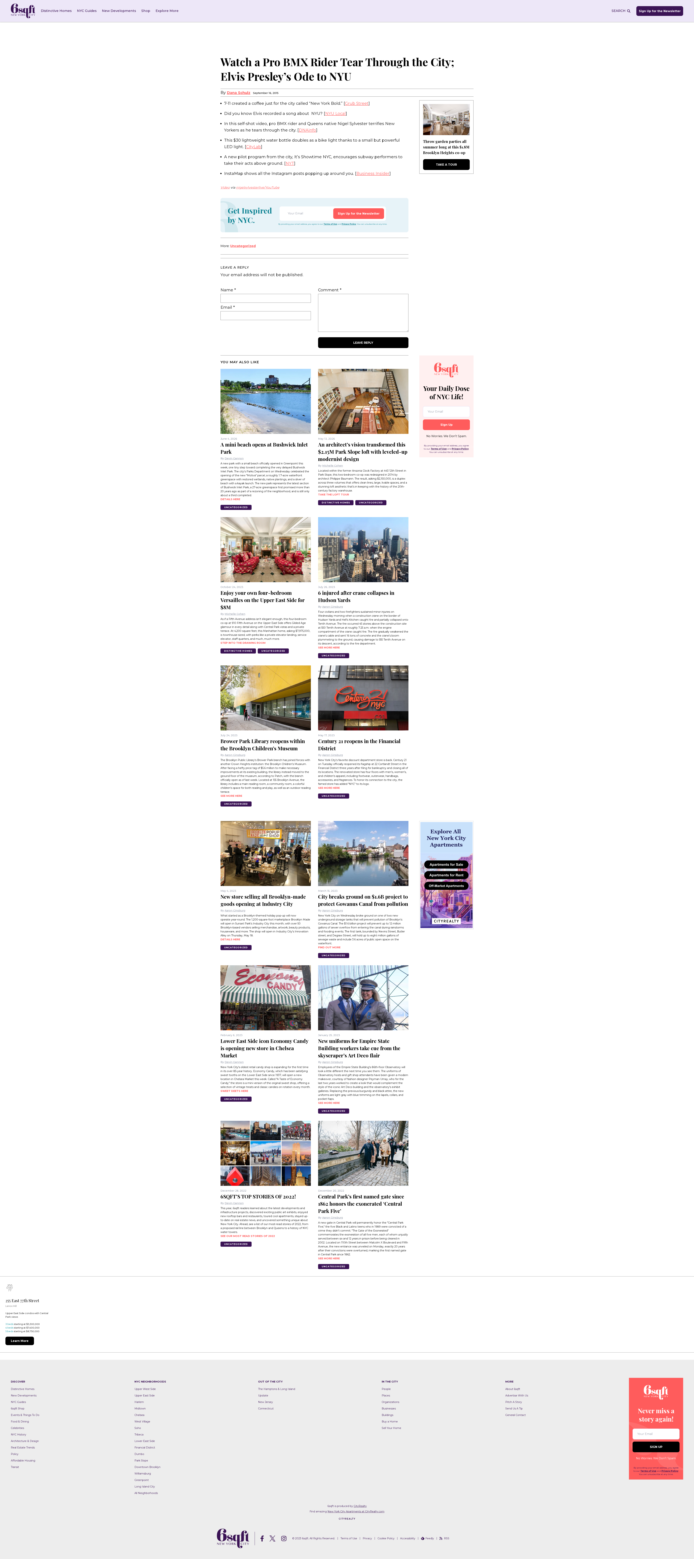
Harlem (139, 1402)
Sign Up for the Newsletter (660, 11)
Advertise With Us (516, 1395)
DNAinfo (307, 130)
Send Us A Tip (514, 1408)
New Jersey (265, 1402)
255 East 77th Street (22, 1300)
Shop (145, 11)
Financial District (144, 1447)
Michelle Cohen (332, 465)
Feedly (429, 1538)
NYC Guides (87, 11)
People (386, 1389)
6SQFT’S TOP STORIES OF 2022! (258, 1196)
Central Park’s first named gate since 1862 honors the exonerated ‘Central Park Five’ (361, 1203)
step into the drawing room (242, 642)
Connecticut (266, 1408)
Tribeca (138, 1434)
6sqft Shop (17, 1408)
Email (227, 307)
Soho (137, 1428)
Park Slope (141, 1460)
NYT (290, 163)
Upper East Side (144, 1395)
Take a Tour (446, 164)
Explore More (167, 11)
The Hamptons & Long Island (276, 1389)
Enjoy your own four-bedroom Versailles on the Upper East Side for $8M (262, 600)
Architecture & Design (25, 1441)
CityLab (253, 146)
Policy (14, 1454)
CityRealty (360, 1506)
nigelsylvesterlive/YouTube (257, 187)
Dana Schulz (238, 92)
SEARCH (619, 11)
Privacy (367, 1538)
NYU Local (335, 113)
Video (225, 187)
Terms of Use (330, 224)
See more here (329, 647)
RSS (446, 1538)
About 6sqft (512, 1389)
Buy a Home (390, 1421)
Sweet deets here (234, 1091)
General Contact (515, 1415)
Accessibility (407, 1538)
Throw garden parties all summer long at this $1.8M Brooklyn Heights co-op (446, 147)
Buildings (387, 1415)
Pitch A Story (513, 1402)
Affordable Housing (23, 1460)
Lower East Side (144, 1441)
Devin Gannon (234, 458)
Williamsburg (142, 1473)
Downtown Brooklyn (147, 1467)
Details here (230, 939)
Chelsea (139, 1415)
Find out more (329, 947)
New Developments (119, 11)
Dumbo (139, 1454)
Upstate (263, 1395)
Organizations (390, 1402)
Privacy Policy (349, 224)
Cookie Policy (386, 1538)
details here (230, 499)
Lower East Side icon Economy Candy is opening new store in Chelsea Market (264, 1048)
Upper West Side (145, 1389)
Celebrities (17, 1428)
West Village (142, 1421)
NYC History (18, 1434)
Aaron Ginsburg (332, 606)
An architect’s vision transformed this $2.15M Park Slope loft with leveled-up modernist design (362, 451)
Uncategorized (243, 246)
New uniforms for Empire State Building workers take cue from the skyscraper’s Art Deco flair (359, 1048)
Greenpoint (141, 1480)
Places (386, 1395)
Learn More (20, 1341)
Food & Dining (20, 1421)
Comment (329, 290)
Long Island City (144, 1486)
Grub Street (357, 103)
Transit (15, 1467)
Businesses (389, 1408)
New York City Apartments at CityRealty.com (355, 1511)
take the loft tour (333, 494)
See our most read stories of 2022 (247, 1236)
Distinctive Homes (56, 11)
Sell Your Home (391, 1428)
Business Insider (372, 173)
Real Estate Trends (23, 1447)
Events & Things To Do (25, 1415)
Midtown (140, 1408)
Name (228, 290)
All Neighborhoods (146, 1493)
